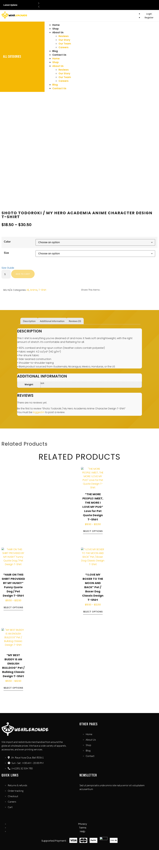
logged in (38, 412)
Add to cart (23, 274)
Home (56, 25)
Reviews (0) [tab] (75, 321)
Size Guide (8, 268)
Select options (93, 531)
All (27, 290)
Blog (55, 51)
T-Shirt (42, 290)
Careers (63, 47)
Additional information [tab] (52, 321)
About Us (58, 32)
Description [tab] (29, 321)
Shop (55, 28)
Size (6, 252)
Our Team (65, 43)
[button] (81, 297)
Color (7, 241)
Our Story (64, 40)
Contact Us (59, 54)
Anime (33, 290)
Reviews (64, 36)
